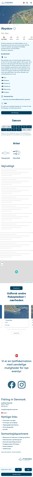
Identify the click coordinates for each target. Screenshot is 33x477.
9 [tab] (20, 329)
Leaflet (26, 282)
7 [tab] (17, 329)
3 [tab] (16, 25)
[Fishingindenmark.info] (25, 459)
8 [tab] (18, 329)
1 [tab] (13, 25)
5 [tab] (19, 25)
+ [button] (2, 262)
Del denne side (16, 474)
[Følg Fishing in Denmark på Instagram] (22, 385)
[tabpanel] (16, 15)
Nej (28, 469)
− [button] (2, 265)
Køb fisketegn (14, 112)
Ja (18, 469)
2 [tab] (9, 329)
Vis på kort (16, 288)
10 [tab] (21, 329)
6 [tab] (15, 329)
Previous (3, 14)
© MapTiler (31, 282)
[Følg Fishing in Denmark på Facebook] (12, 385)
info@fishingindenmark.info (9, 409)
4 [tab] (12, 329)
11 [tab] (23, 329)
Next (30, 14)
